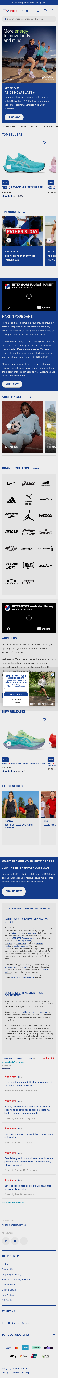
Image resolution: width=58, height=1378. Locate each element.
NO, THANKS (16, 699)
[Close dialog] (52, 674)
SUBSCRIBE (16, 694)
